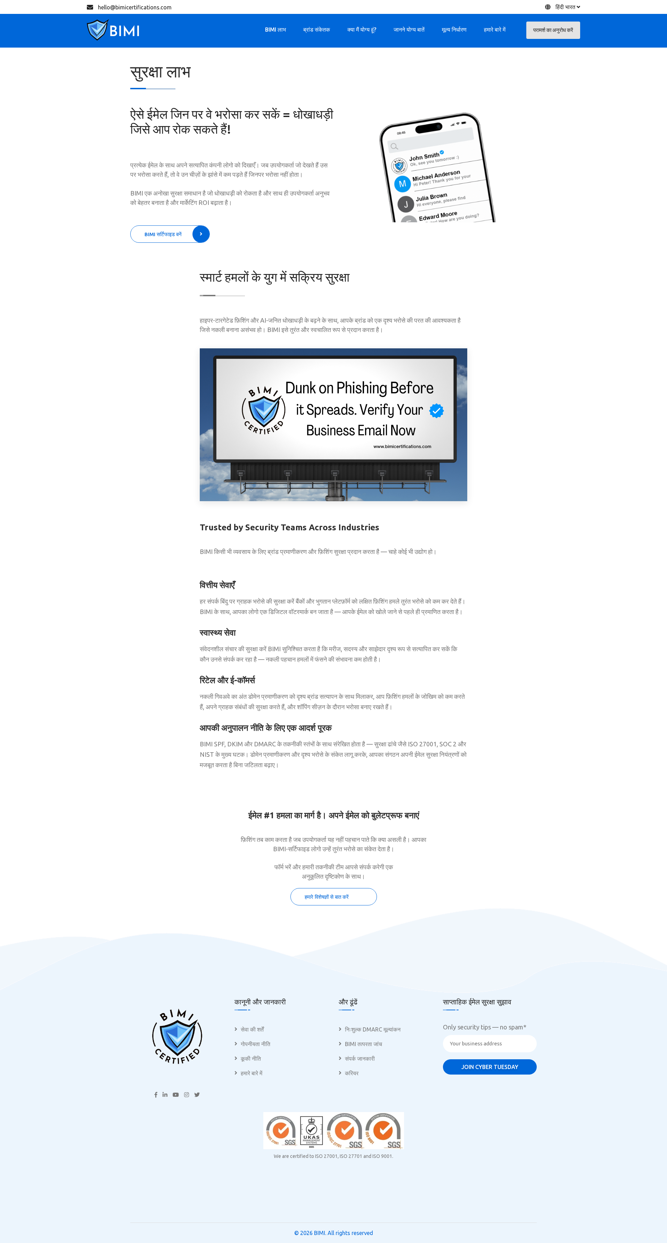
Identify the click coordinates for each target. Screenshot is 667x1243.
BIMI (319, 1233)
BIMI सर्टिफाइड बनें (163, 234)
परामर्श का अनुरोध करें (553, 30)
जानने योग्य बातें (409, 29)
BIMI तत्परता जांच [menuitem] (363, 1044)
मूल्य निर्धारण (454, 29)
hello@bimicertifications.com (135, 7)
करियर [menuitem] (352, 1073)
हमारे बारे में (494, 29)
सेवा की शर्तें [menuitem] (252, 1029)
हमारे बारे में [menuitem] (251, 1073)
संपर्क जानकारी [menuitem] (360, 1058)
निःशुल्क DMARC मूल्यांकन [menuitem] (373, 1029)
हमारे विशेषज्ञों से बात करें (327, 897)
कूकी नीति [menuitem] (251, 1058)
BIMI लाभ (275, 29)
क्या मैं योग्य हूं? (361, 29)
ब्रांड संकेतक (316, 29)
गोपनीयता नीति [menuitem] (255, 1044)
